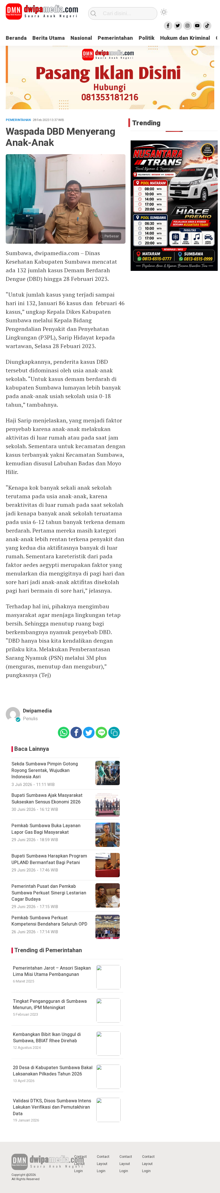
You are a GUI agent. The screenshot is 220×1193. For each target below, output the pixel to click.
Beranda (16, 38)
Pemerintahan (115, 38)
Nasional (81, 38)
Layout (79, 1163)
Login (78, 1171)
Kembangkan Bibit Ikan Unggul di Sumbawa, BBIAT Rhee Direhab (47, 1037)
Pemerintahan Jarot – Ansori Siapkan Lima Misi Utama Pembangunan (52, 971)
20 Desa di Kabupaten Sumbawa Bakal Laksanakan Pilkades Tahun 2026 (53, 1070)
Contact (80, 1156)
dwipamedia (37, 711)
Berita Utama (48, 38)
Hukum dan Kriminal (185, 38)
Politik (146, 38)
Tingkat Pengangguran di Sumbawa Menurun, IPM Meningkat (50, 1004)
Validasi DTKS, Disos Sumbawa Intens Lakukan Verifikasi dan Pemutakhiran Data (52, 1107)
